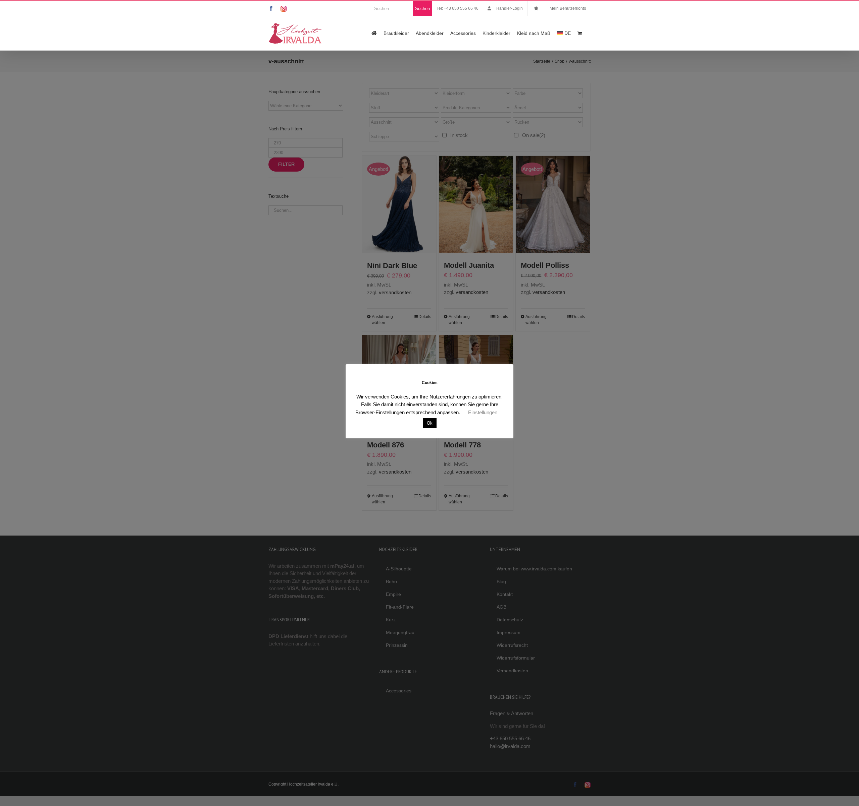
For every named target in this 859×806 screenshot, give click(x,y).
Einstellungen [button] (482, 412)
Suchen (422, 8)
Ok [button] (430, 423)
